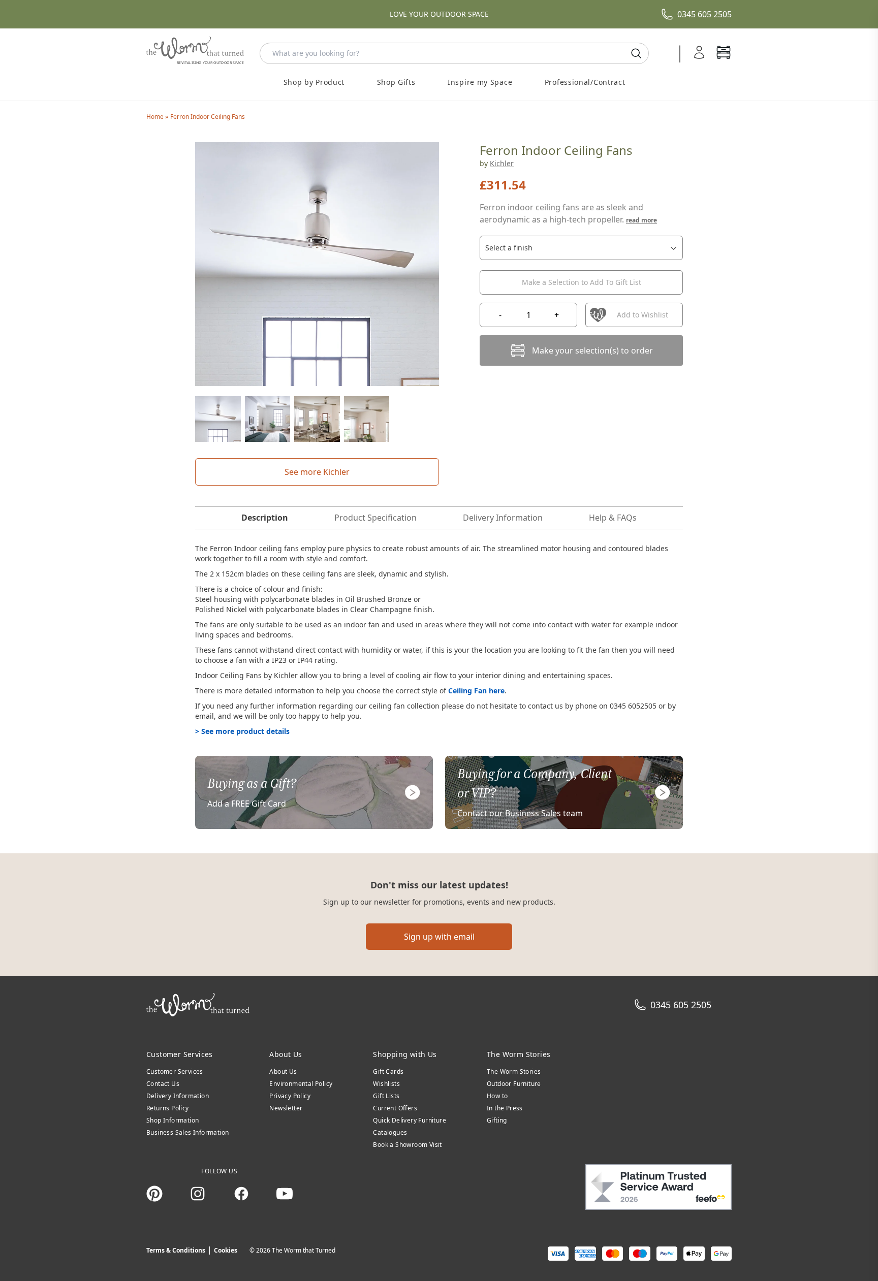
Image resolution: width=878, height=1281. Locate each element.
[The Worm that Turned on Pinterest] (154, 1194)
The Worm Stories (514, 1071)
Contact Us (162, 1083)
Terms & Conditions (175, 1250)
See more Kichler (317, 471)
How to (497, 1096)
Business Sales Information (187, 1132)
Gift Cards (388, 1071)
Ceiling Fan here (476, 690)
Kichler (502, 163)
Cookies (225, 1250)
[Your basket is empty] (723, 53)
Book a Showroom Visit (407, 1144)
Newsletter (285, 1108)
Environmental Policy (300, 1083)
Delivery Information (177, 1096)
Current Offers (395, 1108)
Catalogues (390, 1132)
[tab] (264, 517)
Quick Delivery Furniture (409, 1120)
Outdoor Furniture (514, 1083)
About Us (283, 1071)
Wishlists (386, 1083)
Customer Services (174, 1071)
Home (155, 116)
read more (641, 220)
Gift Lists (386, 1096)
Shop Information (172, 1120)
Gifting (497, 1120)
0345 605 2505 (704, 14)
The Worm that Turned (303, 1250)
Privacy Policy (289, 1096)
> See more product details (242, 731)
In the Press (505, 1108)
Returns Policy (167, 1108)
